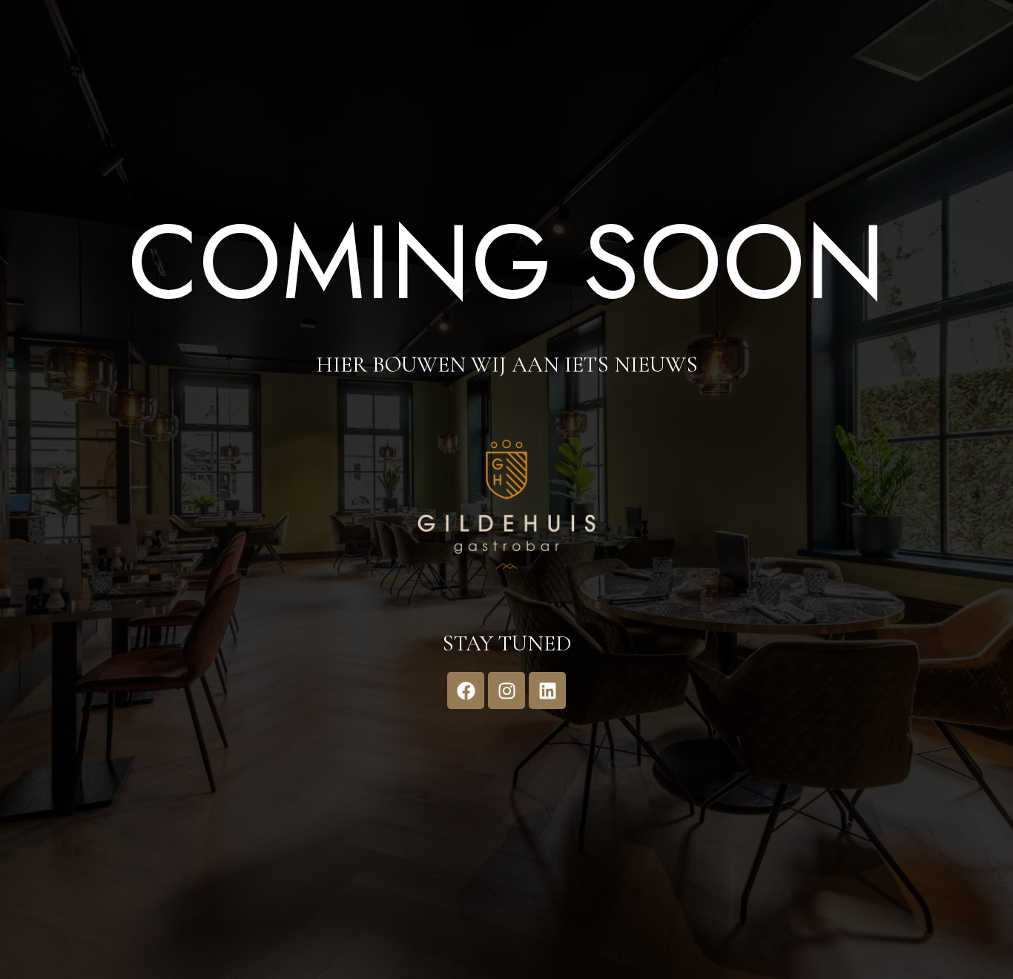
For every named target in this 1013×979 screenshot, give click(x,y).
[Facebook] (465, 690)
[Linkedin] (547, 690)
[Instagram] (506, 690)
